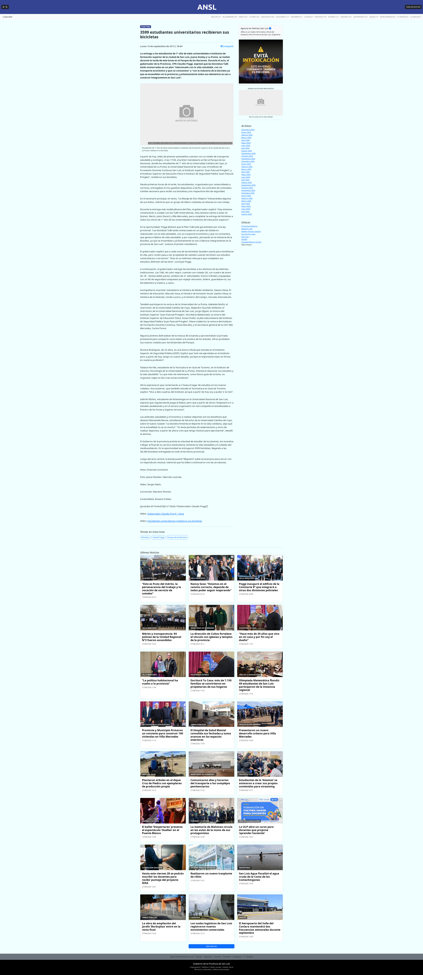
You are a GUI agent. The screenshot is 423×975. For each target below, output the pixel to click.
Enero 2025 (246, 164)
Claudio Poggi (158, 537)
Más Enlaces (246, 245)
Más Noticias (211, 946)
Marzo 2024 (246, 137)
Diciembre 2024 (247, 161)
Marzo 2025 (246, 169)
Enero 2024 (246, 132)
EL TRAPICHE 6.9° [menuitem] (402, 17)
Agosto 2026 (246, 214)
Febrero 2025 (246, 166)
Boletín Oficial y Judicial (251, 231)
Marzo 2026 (246, 201)
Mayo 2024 (245, 143)
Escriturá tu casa (248, 234)
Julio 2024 (245, 148)
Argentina (208, 957)
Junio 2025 (245, 177)
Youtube (249, 957)
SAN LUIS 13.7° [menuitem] (216, 17)
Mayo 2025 (245, 174)
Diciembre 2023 (247, 130)
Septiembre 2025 (248, 185)
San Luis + (245, 237)
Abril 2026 (245, 203)
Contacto (217, 957)
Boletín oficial (228, 967)
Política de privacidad (221, 969)
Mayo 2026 (245, 206)
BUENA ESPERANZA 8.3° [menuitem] (388, 17)
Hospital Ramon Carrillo (251, 242)
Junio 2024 (245, 145)
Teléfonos (205, 967)
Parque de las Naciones (177, 537)
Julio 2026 (245, 211)
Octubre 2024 (247, 156)
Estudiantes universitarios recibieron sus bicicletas (174, 520)
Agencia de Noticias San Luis (182, 957)
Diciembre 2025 (247, 193)
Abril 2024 (245, 140)
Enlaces (199, 957)
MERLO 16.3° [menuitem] (243, 17)
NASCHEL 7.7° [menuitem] (373, 17)
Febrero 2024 (246, 135)
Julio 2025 (245, 180)
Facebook (227, 957)
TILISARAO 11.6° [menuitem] (333, 17)
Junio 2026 (245, 209)
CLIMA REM (7, 17)
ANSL (206, 7)
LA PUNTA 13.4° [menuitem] (254, 17)
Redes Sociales (216, 967)
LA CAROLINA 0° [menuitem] (415, 17)
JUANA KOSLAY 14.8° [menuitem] (267, 17)
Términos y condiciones (202, 969)
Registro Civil (246, 229)
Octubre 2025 (247, 188)
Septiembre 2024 (248, 153)
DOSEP (244, 239)
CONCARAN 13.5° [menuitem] (346, 17)
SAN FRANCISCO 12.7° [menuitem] (360, 17)
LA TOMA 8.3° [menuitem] (308, 17)
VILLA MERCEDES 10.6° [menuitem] (230, 17)
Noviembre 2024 (248, 159)
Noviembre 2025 (248, 190)
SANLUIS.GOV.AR (413, 7)
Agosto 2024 (246, 151)
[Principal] (5, 7)
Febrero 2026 (246, 198)
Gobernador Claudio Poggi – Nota (165, 513)
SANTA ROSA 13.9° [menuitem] (320, 17)
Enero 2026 (246, 196)
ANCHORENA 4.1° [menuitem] (296, 17)
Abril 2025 (245, 172)
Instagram (237, 957)
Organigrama (195, 967)
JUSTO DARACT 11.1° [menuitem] (282, 17)
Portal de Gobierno (249, 226)
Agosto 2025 (246, 182)
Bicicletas (145, 537)
